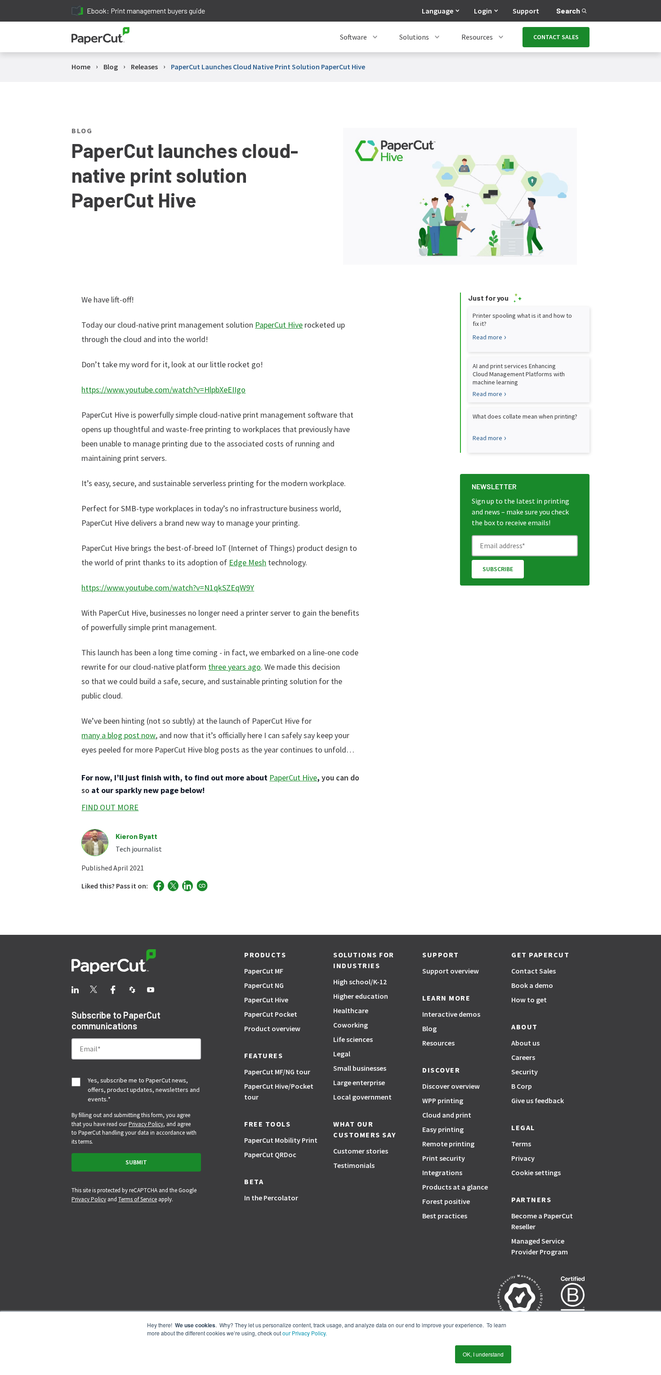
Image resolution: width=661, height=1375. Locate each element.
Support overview (450, 970)
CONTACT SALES (556, 37)
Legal (341, 1053)
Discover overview (451, 1086)
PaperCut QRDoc (270, 1154)
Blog (429, 1028)
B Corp (521, 1086)
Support (526, 10)
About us (525, 1042)
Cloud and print (446, 1114)
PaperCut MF (263, 970)
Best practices (444, 1215)
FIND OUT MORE (109, 807)
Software (353, 36)
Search (568, 10)
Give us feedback (537, 1100)
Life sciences (353, 1039)
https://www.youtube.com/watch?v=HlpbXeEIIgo (163, 389)
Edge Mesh (247, 562)
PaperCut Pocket (270, 1014)
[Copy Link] (202, 885)
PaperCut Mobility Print (280, 1140)
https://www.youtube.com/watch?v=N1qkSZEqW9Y (167, 587)
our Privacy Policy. (304, 1333)
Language (437, 10)
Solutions (414, 36)
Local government (362, 1096)
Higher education (360, 996)
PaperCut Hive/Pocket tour (278, 1091)
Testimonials (354, 1165)
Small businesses (359, 1068)
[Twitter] (173, 885)
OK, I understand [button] (483, 1354)
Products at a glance (455, 1186)
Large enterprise (359, 1082)
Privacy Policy (146, 1124)
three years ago (234, 667)
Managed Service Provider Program (539, 1246)
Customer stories (360, 1150)
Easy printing (443, 1129)
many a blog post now (118, 735)
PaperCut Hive (279, 325)
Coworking (350, 1024)
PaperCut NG (264, 985)
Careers (523, 1057)
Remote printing (448, 1143)
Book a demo (532, 985)
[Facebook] (158, 885)
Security (524, 1071)
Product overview (272, 1028)
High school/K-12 (360, 981)
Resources (477, 36)
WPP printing (442, 1100)
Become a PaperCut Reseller (542, 1221)
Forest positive (446, 1201)
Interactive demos (451, 1014)
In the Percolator (271, 1197)
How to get (529, 999)
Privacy (523, 1158)
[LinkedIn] (187, 886)
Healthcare (350, 1010)
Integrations (442, 1172)
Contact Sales (533, 970)
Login (483, 10)
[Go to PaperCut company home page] (136, 963)
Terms (521, 1143)
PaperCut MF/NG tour (277, 1071)
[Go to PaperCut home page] (100, 37)
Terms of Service (137, 1199)
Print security (443, 1158)
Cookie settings (536, 1172)
